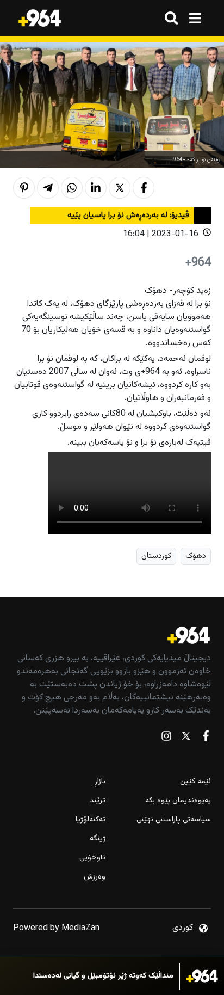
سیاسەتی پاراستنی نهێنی (173, 820)
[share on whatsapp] (72, 188)
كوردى (182, 928)
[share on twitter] (119, 188)
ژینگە (97, 839)
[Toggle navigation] (195, 18)
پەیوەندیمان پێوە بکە (178, 801)
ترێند (97, 801)
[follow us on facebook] (205, 738)
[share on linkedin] (96, 188)
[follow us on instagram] (166, 738)
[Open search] (171, 18)
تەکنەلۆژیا (90, 820)
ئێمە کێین (195, 782)
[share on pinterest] (24, 188)
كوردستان (156, 556)
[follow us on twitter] (186, 738)
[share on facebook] (143, 188)
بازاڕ (100, 782)
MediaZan (80, 928)
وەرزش (94, 877)
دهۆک (195, 556)
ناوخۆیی (92, 858)
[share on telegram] (48, 188)
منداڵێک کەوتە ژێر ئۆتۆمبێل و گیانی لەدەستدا (103, 976)
